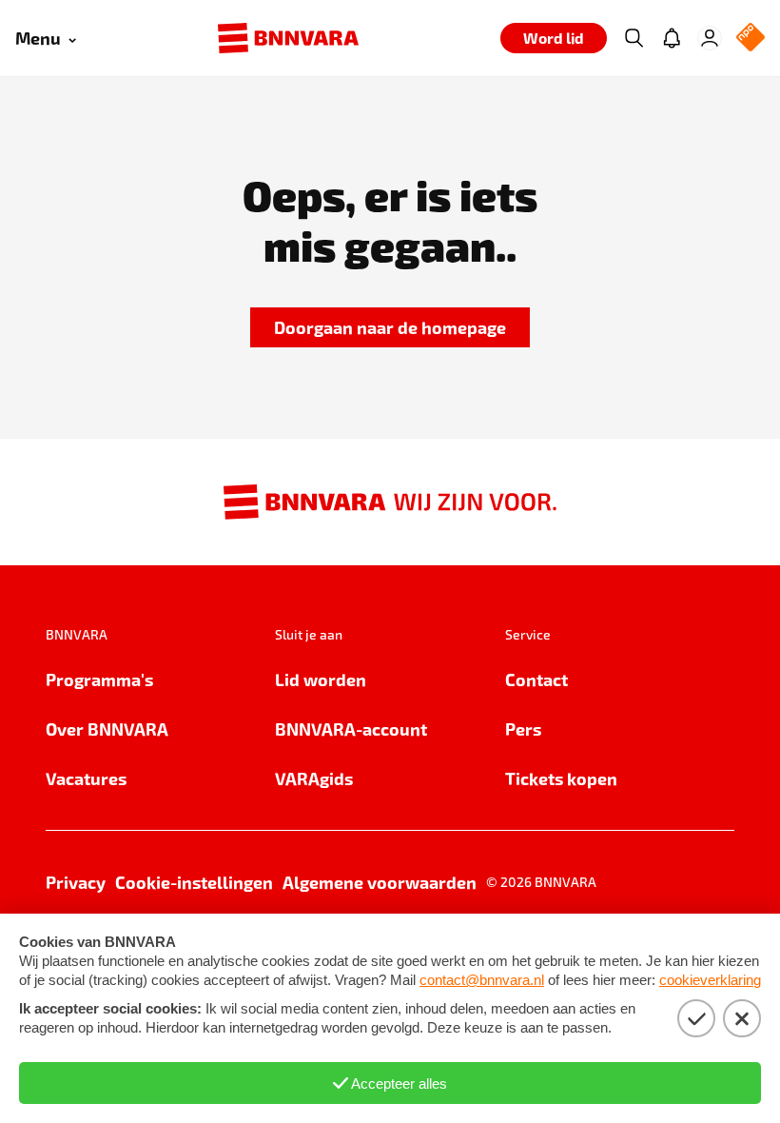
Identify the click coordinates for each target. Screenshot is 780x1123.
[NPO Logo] (750, 38)
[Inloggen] (709, 38)
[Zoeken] (633, 38)
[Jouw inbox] (671, 38)
